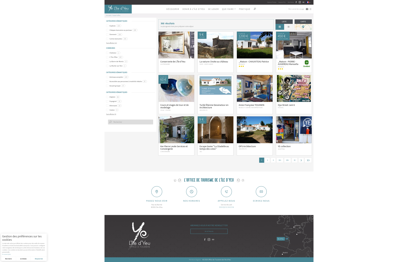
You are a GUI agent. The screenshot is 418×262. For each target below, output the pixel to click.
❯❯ (308, 160)
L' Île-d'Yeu (116, 57)
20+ (287, 160)
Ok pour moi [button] (39, 259)
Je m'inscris (209, 231)
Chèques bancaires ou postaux (123, 30)
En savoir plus (6, 254)
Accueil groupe (117, 86)
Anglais (114, 97)
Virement (115, 34)
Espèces (115, 26)
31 (295, 160)
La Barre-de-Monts (118, 61)
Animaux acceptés (118, 77)
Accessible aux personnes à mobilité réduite (127, 81)
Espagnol (115, 101)
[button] (173, 9)
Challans (114, 53)
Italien (113, 110)
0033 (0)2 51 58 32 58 (226, 207)
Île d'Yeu (281, 239)
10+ (280, 160)
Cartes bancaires (118, 39)
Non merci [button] (8, 259)
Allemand (115, 105)
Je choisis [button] (23, 259)
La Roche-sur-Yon (117, 66)
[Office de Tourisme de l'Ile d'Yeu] (139, 236)
